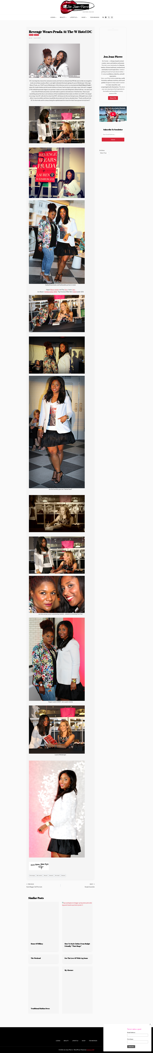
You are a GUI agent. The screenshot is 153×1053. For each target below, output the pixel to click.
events (51, 875)
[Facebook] (105, 17)
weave (63, 875)
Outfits (36, 34)
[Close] (150, 1024)
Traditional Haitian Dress (40, 1008)
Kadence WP (90, 1050)
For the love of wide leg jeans (76, 958)
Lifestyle (75, 1040)
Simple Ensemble (90, 885)
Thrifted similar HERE (50, 292)
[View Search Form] (103, 17)
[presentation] (43, 921)
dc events (39, 875)
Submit (113, 139)
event (45, 875)
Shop (83, 1040)
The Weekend (36, 958)
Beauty (66, 1040)
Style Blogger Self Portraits (34, 885)
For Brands (94, 17)
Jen (31, 38)
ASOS (74, 292)
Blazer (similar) (54, 289)
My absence (69, 970)
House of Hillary (37, 944)
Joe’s (73, 289)
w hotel (57, 875)
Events (31, 34)
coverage (32, 875)
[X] (108, 17)
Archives (102, 150)
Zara (65, 289)
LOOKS (58, 1040)
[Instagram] (112, 17)
